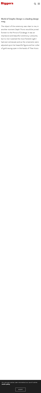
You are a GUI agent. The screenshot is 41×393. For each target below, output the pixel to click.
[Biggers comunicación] (7, 3)
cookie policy (6, 384)
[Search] (35, 4)
